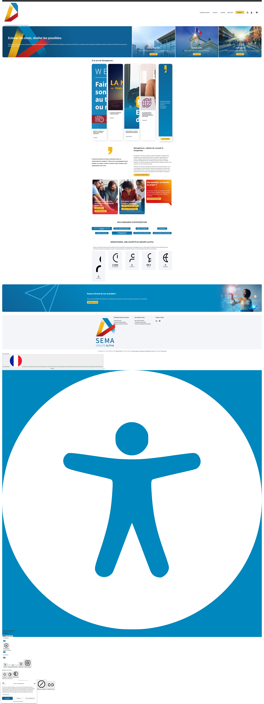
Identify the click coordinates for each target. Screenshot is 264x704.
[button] (34, 683)
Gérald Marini (11, 25)
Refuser (19, 698)
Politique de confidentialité (18, 701)
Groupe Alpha (129, 247)
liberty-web (164, 351)
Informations (144, 120)
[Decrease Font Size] (4, 641)
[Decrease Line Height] (4, 657)
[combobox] (52, 362)
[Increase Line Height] (4, 652)
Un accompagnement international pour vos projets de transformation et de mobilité (147, 114)
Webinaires (95, 137)
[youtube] (159, 321)
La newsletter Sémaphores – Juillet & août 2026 (115, 113)
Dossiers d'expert (129, 136)
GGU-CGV (153, 351)
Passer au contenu (6, 0)
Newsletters (112, 117)
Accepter (7, 698)
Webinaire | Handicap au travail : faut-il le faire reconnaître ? (98, 132)
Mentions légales (135, 351)
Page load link (5, 353)
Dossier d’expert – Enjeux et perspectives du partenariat (132, 132)
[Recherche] (247, 12)
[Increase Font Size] (4, 635)
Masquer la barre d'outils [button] (7, 636)
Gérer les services (6, 694)
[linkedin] (156, 321)
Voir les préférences (30, 698)
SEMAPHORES (119, 351)
